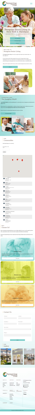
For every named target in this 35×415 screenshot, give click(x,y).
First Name (6, 316)
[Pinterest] (24, 392)
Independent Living (12, 385)
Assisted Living (12, 382)
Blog (3, 386)
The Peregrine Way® (17, 40)
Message (5, 332)
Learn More (17, 258)
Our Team (4, 385)
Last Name (20, 316)
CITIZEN (16, 410)
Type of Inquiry (6, 327)
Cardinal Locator (9, 177)
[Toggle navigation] (31, 3)
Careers (11, 402)
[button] (22, 160)
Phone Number (20, 321)
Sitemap (11, 396)
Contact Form (5, 393)
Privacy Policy (12, 395)
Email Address (6, 321)
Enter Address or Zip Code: (6, 147)
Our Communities (17, 38)
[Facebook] (23, 392)
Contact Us (17, 43)
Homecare (5, 402)
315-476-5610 (26, 384)
